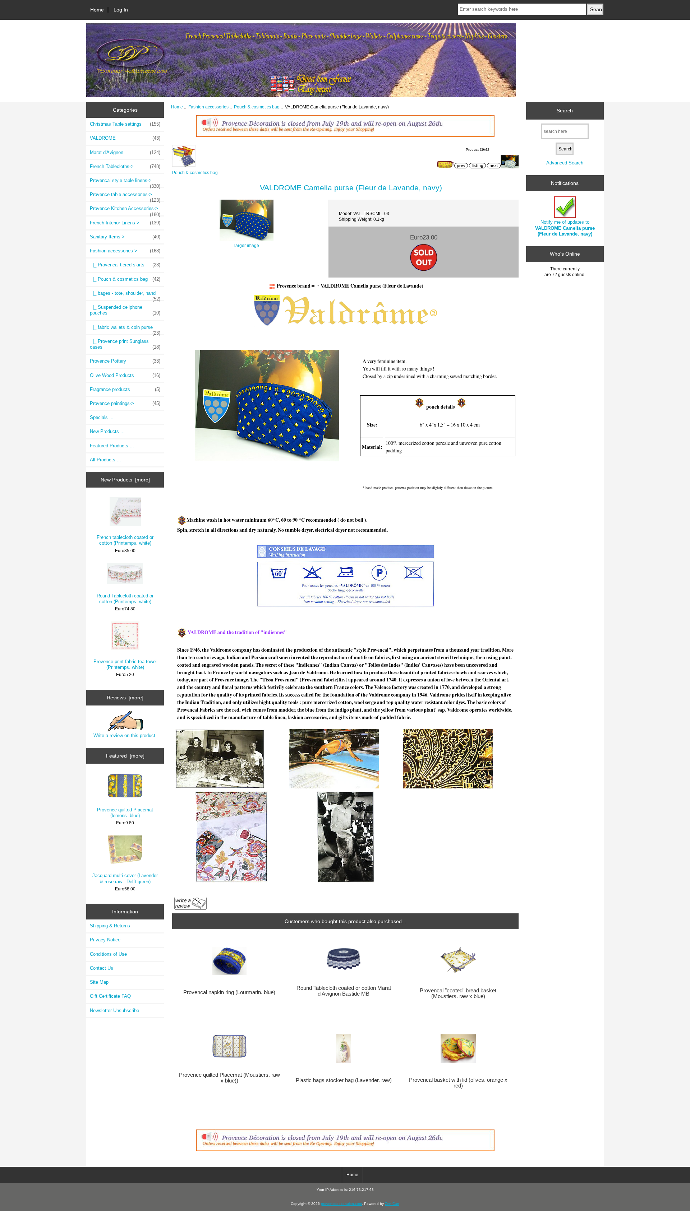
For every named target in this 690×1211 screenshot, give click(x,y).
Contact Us (101, 968)
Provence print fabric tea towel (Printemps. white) (125, 664)
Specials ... (102, 417)
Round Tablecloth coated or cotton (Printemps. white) (125, 598)
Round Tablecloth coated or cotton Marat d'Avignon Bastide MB (343, 991)
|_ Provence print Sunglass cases (125, 344)
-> (125, 250)
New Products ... (107, 431)
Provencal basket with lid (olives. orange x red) (458, 1083)
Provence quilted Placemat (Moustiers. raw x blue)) (229, 1078)
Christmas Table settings (125, 124)
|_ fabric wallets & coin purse (125, 329)
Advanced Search (564, 163)
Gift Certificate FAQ (110, 996)
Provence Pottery (125, 361)
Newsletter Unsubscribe (114, 1010)
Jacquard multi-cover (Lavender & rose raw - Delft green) (125, 878)
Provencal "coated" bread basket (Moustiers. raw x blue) (458, 993)
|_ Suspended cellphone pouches (125, 310)
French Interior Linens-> (125, 222)
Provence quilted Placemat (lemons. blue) (125, 812)
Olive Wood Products (125, 375)
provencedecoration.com (341, 1204)
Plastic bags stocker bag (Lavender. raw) (344, 1080)
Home (97, 10)
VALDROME (125, 138)
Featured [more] (125, 756)
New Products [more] (125, 480)
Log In (121, 10)
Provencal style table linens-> (125, 182)
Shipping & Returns (110, 925)
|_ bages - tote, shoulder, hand (125, 295)
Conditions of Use (108, 954)
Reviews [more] (125, 697)
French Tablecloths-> (125, 166)
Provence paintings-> (125, 403)
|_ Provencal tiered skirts (125, 264)
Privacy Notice (105, 939)
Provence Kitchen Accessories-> (125, 210)
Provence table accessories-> (125, 196)
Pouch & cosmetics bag (257, 106)
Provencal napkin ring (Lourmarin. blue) (229, 992)
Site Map (99, 982)
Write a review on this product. (125, 735)
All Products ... (105, 459)
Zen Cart (392, 1204)
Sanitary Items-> (125, 236)
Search (565, 110)
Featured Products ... (112, 445)
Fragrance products (125, 389)
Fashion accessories (208, 106)
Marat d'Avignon (125, 152)
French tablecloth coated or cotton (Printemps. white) (125, 540)
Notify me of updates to (565, 227)
